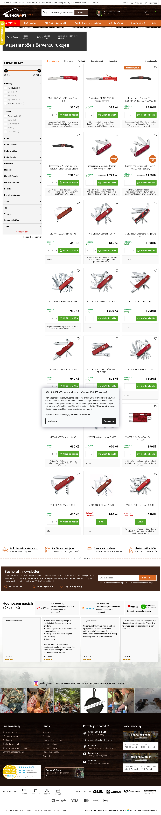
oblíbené (145, 14)
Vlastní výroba (18, 3)
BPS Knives (13, 124)
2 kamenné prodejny (104, 548)
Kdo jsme (47, 732)
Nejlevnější (68, 61)
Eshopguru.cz (152, 810)
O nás (6, 3)
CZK (124, 3)
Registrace (152, 3)
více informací (141, 738)
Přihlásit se (147, 577)
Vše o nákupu (32, 3)
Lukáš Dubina (112, 810)
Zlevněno (12, 92)
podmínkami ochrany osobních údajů (137, 583)
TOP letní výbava (16, 103)
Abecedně (113, 61)
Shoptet (133, 810)
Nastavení (52, 421)
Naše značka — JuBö (52, 740)
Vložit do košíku (70, 115)
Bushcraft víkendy (51, 744)
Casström (13, 131)
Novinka (12, 95)
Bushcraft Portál (79, 3)
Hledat (81, 12)
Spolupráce (46, 3)
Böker (11, 120)
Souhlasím (109, 421)
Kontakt (95, 3)
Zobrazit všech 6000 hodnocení (59, 610)
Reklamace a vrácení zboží (15, 748)
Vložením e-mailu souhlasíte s (125, 583)
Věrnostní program (11, 736)
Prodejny (47, 736)
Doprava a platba (10, 732)
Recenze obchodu (51, 752)
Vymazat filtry (22, 232)
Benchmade (14, 116)
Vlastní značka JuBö (145, 548)
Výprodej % (13, 99)
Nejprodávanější (97, 61)
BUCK (11, 127)
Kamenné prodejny (62, 3)
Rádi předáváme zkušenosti (24, 548)
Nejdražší (81, 61)
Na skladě (13, 88)
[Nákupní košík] (154, 12)
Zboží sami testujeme (63, 548)
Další (153, 23)
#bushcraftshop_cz (119, 683)
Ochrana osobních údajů (13, 752)
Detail (101, 522)
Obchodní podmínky (11, 744)
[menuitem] (10, 23)
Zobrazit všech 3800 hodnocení (104, 610)
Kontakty (47, 756)
